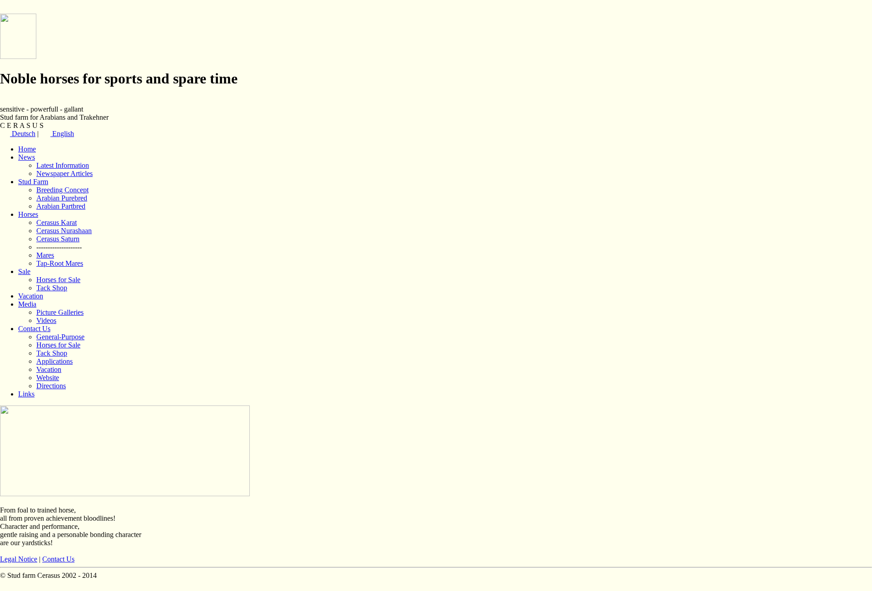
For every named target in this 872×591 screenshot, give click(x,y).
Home (27, 149)
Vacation (30, 296)
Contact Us (34, 328)
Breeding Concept (62, 190)
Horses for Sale (58, 279)
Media (27, 304)
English (62, 133)
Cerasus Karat (56, 222)
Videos (46, 320)
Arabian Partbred (60, 206)
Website (47, 377)
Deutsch (22, 133)
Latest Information (62, 165)
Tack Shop (51, 288)
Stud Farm (33, 182)
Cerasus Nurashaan (64, 230)
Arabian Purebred (61, 198)
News (26, 157)
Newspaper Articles (64, 173)
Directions (51, 386)
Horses (28, 214)
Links (26, 394)
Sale (24, 271)
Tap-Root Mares (59, 263)
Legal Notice (18, 559)
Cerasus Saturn (57, 239)
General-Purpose (60, 337)
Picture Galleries (60, 312)
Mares (45, 255)
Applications (54, 361)
